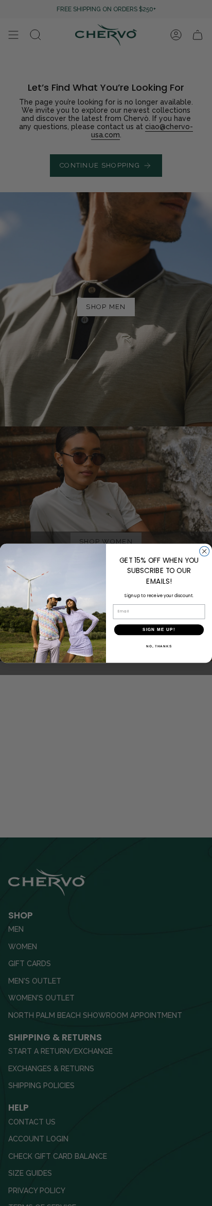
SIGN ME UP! (159, 629)
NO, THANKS (159, 645)
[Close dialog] (204, 551)
